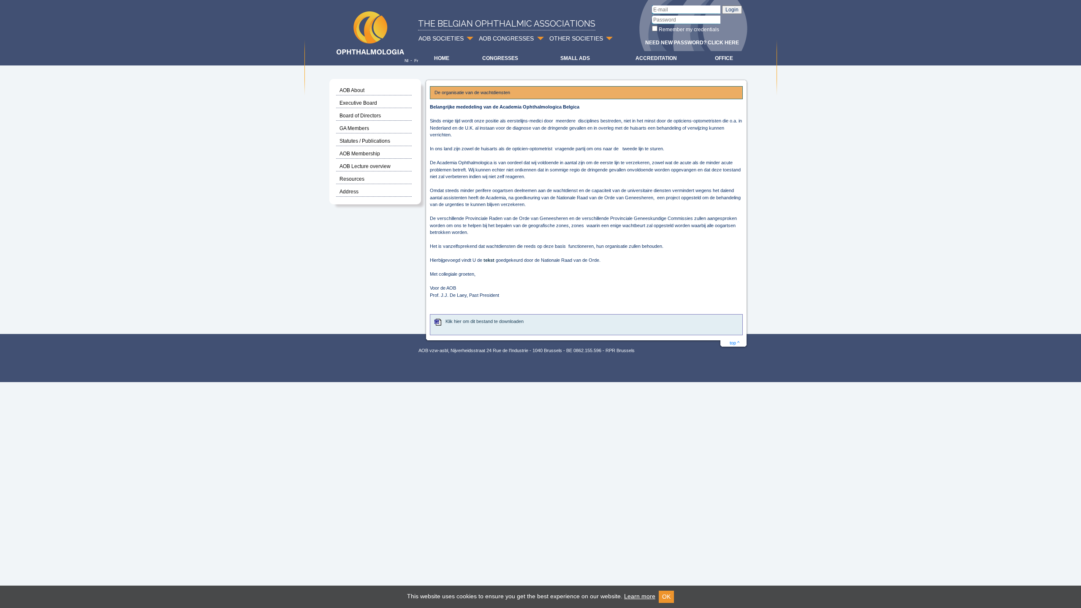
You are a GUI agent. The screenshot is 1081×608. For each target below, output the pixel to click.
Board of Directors (360, 116)
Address (349, 192)
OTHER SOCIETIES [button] (576, 38)
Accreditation (656, 58)
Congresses (500, 58)
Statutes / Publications (365, 141)
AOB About (352, 90)
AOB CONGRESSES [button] (506, 38)
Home (441, 58)
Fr (416, 60)
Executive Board (358, 103)
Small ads (575, 58)
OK (666, 596)
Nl (406, 60)
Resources (352, 179)
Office (724, 58)
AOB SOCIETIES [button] (441, 38)
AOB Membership (360, 154)
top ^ (734, 342)
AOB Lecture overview (365, 166)
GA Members (354, 128)
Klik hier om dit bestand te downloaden (484, 321)
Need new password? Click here (692, 43)
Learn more (639, 596)
